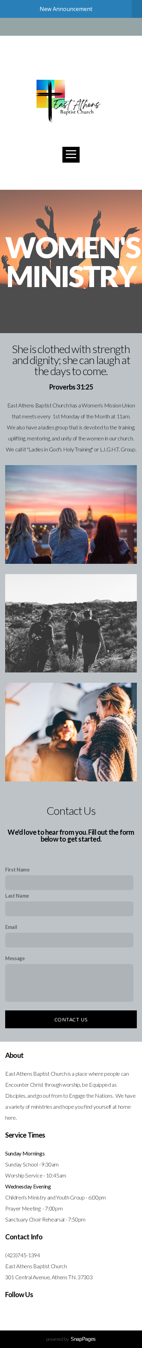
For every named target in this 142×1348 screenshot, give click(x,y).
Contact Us (71, 1019)
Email (11, 927)
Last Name (17, 896)
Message (15, 958)
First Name (17, 870)
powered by (71, 1339)
